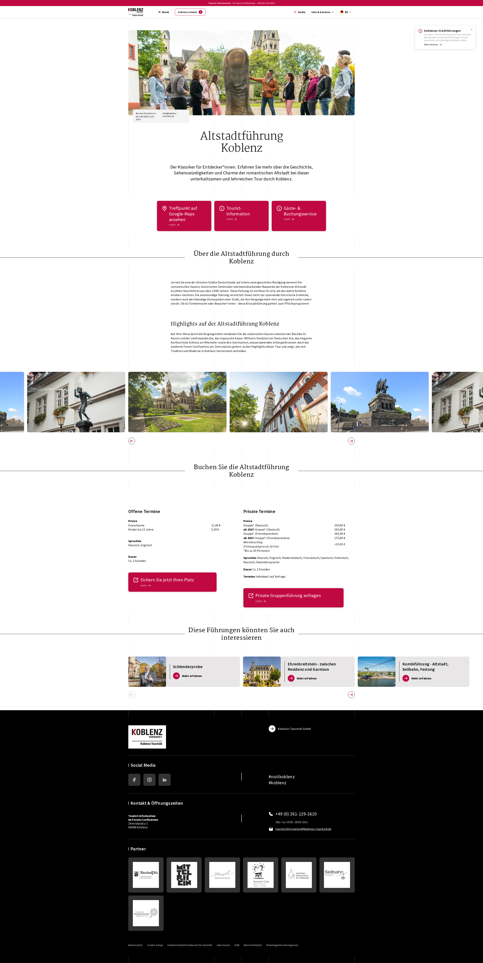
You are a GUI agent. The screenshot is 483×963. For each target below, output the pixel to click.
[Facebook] (134, 780)
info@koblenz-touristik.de (170, 115)
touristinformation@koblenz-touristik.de (303, 829)
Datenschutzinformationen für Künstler (190, 945)
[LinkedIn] (164, 780)
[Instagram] (149, 780)
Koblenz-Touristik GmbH (294, 729)
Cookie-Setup (155, 945)
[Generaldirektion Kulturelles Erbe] (146, 875)
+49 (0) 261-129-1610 (296, 814)
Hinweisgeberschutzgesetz (282, 945)
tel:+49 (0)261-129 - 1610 (145, 118)
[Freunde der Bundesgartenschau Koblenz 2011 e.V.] (146, 913)
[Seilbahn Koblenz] (337, 875)
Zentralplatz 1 (143, 819)
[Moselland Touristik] (222, 875)
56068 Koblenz (138, 827)
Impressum (223, 945)
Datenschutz (135, 945)
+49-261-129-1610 (266, 3)
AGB (236, 945)
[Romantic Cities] (260, 875)
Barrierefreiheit (253, 945)
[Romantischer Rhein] (184, 875)
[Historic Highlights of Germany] (299, 875)
